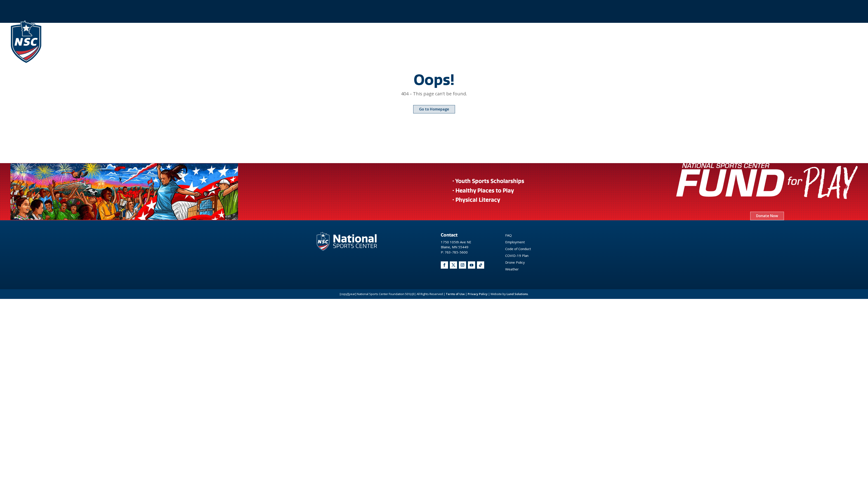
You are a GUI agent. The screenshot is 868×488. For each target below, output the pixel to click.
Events (650, 41)
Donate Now (767, 215)
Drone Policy (515, 262)
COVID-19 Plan (516, 255)
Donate (722, 41)
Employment (515, 242)
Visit (672, 41)
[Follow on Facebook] (444, 265)
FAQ (508, 235)
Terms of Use (455, 294)
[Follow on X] (453, 265)
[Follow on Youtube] (471, 265)
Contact (696, 41)
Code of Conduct (518, 248)
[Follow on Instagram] (462, 265)
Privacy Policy (478, 294)
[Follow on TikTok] (480, 265)
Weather (512, 269)
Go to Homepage (434, 109)
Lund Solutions (517, 294)
